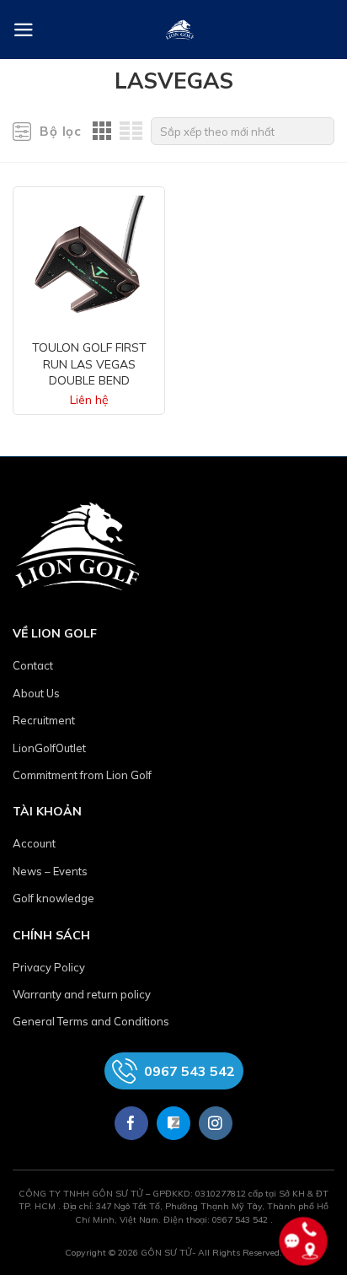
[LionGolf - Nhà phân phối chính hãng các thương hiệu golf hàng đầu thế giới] (180, 30)
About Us (36, 693)
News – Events (50, 871)
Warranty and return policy (82, 994)
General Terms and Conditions (91, 1021)
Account (34, 843)
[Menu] (24, 29)
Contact (33, 665)
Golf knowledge (53, 898)
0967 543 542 (189, 1070)
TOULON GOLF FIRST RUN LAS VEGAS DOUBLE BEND (89, 364)
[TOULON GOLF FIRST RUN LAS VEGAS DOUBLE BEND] (88, 258)
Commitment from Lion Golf (82, 775)
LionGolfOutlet (49, 748)
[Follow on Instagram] (215, 1123)
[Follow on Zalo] (173, 1123)
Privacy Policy (49, 967)
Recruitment (44, 720)
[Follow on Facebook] (131, 1123)
